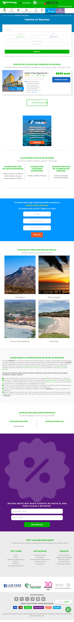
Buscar (37, 51)
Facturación (46, 613)
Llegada (20, 33)
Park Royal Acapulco (64, 559)
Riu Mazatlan (40, 557)
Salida (53, 33)
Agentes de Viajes (54, 613)
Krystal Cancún (40, 564)
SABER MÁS (37, 235)
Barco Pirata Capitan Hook (16, 566)
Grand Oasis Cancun (40, 555)
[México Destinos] (10, 3)
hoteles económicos (52, 380)
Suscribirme (37, 524)
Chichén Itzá (16, 564)
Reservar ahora (61, 79)
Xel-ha (16, 557)
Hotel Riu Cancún (39, 562)
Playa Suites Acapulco (64, 564)
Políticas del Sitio (28, 613)
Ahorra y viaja (40, 615)
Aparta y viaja (33, 615)
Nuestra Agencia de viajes (9, 613)
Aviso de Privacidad (38, 613)
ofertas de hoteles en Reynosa (31, 367)
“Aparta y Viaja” (50, 382)
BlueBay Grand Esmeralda (64, 557)
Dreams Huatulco (64, 555)
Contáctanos (19, 613)
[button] (27, 10)
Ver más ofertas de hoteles (39, 103)
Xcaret (16, 555)
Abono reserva (67, 613)
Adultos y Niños (37, 41)
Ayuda (61, 613)
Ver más (34, 92)
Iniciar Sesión (52, 2)
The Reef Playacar (64, 562)
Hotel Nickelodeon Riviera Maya (40, 559)
